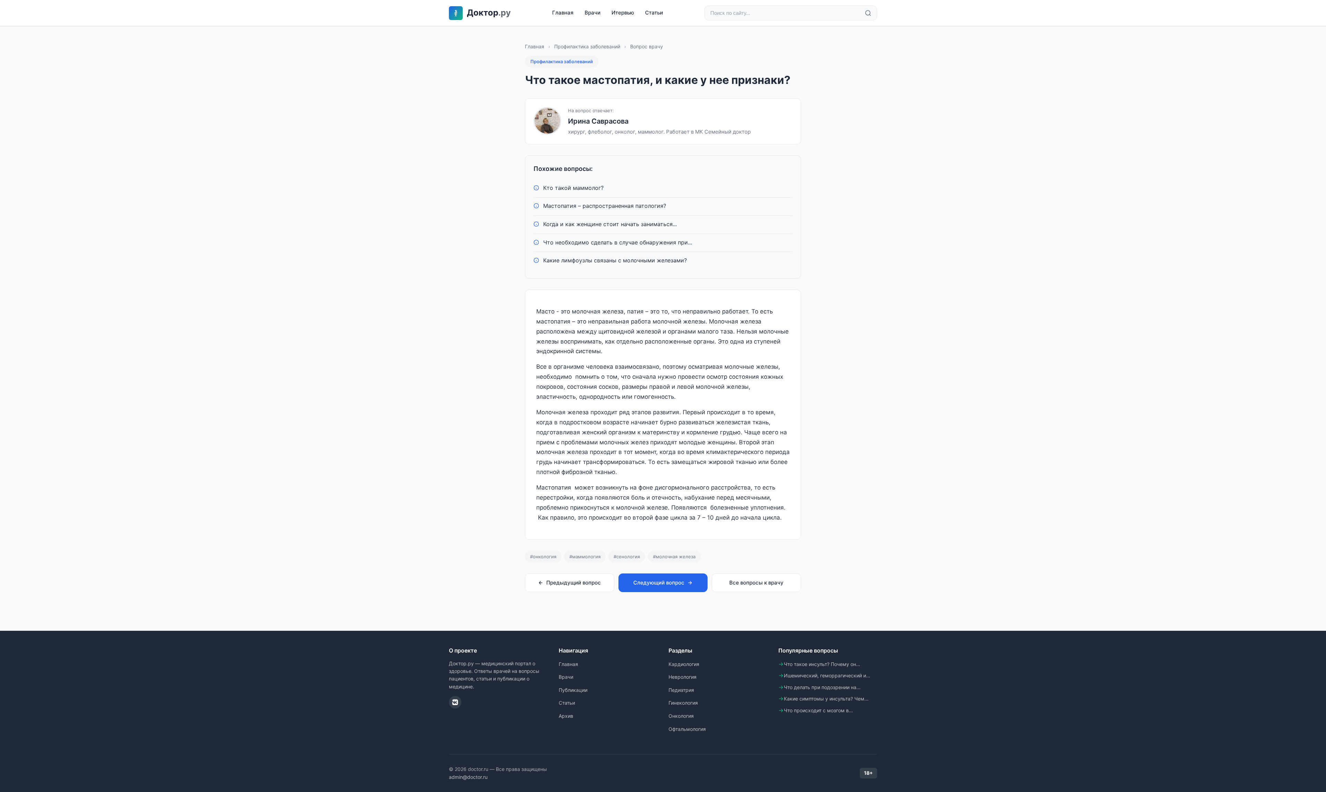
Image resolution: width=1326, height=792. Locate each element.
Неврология (682, 677)
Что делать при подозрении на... (822, 687)
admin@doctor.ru (468, 777)
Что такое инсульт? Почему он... (822, 664)
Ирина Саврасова (598, 121)
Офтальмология (687, 729)
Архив (566, 716)
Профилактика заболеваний (587, 46)
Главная (563, 12)
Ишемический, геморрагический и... (827, 675)
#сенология (627, 556)
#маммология (584, 556)
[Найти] (868, 13)
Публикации (573, 690)
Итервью (623, 12)
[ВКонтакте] (455, 702)
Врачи (592, 12)
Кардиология (684, 664)
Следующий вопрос (658, 582)
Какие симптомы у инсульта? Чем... (826, 699)
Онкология (681, 716)
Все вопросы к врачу (756, 582)
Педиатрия (681, 690)
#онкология (543, 556)
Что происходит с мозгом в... (818, 710)
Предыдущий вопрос (573, 582)
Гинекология (683, 703)
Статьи (654, 12)
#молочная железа (674, 556)
